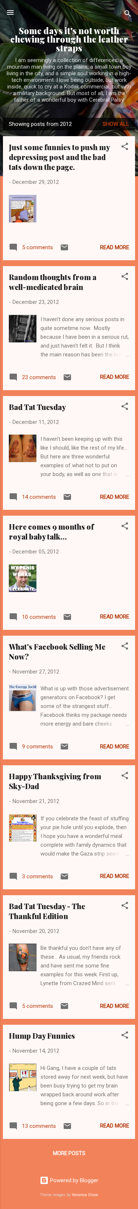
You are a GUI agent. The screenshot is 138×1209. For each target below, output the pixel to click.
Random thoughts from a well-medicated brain (52, 282)
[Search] (127, 15)
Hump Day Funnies (42, 1036)
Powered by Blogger (73, 1180)
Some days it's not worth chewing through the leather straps (69, 39)
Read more (114, 247)
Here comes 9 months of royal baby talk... (51, 531)
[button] (124, 147)
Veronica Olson (85, 1194)
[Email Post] (64, 250)
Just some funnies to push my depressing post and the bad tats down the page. (59, 157)
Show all (116, 124)
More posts (69, 1153)
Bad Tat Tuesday (37, 407)
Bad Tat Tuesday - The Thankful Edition (47, 911)
